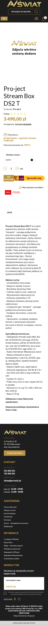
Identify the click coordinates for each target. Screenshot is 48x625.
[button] (4, 19)
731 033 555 (9, 473)
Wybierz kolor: (13, 154)
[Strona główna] (24, 4)
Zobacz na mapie (14, 453)
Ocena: (7, 114)
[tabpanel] (24, 318)
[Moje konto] (36, 18)
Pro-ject (17, 109)
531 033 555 (9, 470)
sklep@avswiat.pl (12, 480)
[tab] (24, 212)
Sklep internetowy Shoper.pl (24, 616)
